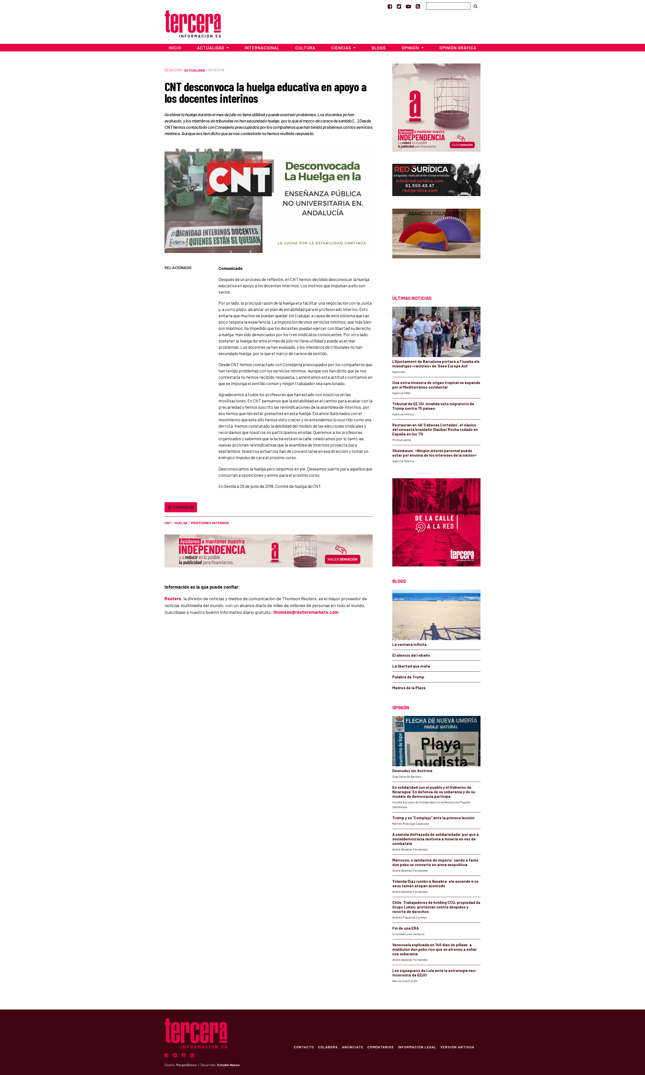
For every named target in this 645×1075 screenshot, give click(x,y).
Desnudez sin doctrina (412, 770)
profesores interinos (210, 523)
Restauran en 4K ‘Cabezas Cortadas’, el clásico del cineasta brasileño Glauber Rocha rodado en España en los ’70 (435, 429)
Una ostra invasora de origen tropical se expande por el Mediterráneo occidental (436, 384)
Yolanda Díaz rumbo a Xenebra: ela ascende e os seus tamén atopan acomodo (435, 883)
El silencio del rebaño (411, 655)
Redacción (173, 70)
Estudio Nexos (228, 1065)
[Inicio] (193, 23)
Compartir (182, 507)
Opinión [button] (411, 47)
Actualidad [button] (211, 47)
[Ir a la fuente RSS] (418, 6)
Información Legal (417, 1047)
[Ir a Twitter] (399, 6)
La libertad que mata (411, 666)
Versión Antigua (457, 1047)
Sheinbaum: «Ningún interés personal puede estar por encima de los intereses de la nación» (434, 452)
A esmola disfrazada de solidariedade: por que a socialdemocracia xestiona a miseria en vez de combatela (435, 839)
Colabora (328, 1047)
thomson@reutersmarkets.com (305, 612)
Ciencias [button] (341, 47)
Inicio (175, 47)
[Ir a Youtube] (408, 6)
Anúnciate (352, 1047)
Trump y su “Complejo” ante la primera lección (433, 817)
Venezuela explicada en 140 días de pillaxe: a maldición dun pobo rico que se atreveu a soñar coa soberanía (434, 949)
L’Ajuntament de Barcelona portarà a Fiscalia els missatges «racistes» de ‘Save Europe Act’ (435, 363)
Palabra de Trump (408, 677)
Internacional (262, 47)
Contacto (304, 1047)
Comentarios (380, 1047)
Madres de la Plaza (409, 687)
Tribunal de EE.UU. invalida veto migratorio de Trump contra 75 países (433, 405)
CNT (168, 523)
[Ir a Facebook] (390, 6)
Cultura (305, 47)
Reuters (173, 598)
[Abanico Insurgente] (436, 243)
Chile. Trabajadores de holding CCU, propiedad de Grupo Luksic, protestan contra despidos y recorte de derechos (436, 907)
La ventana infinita (409, 644)
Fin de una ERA (405, 928)
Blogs (379, 47)
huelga (181, 523)
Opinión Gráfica (457, 47)
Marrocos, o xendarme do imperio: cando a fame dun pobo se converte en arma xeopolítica (435, 862)
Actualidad (194, 70)
